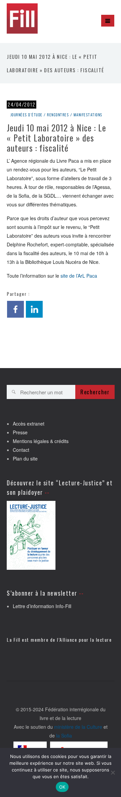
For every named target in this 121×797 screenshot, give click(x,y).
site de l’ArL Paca (79, 275)
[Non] (112, 772)
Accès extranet (28, 423)
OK (62, 787)
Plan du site (25, 458)
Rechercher (95, 392)
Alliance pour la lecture (85, 639)
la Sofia (64, 735)
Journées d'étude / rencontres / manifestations (56, 114)
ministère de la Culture (78, 726)
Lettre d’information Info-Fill (42, 606)
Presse (20, 432)
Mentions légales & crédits (41, 441)
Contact (21, 449)
